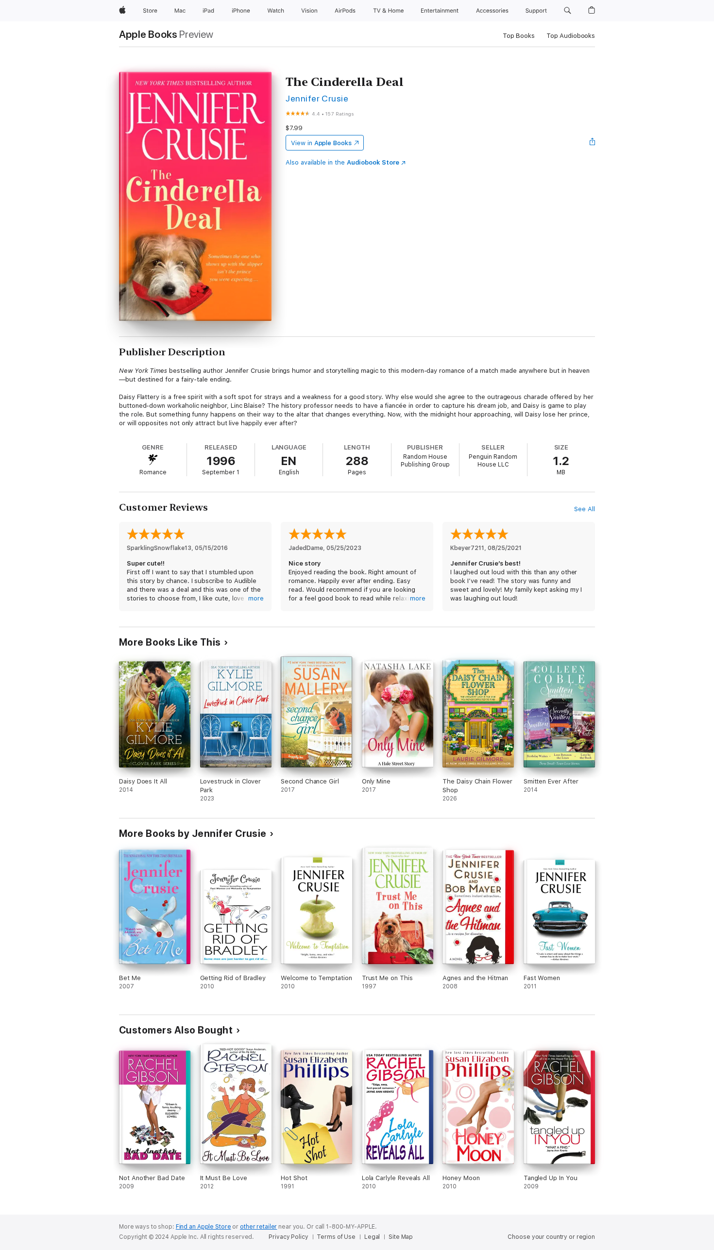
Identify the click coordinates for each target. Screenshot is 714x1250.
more (256, 598)
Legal (372, 1236)
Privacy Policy (288, 1236)
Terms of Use (336, 1236)
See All (584, 509)
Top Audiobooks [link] (570, 35)
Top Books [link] (519, 35)
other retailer (258, 1226)
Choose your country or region (551, 1236)
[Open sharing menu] (592, 143)
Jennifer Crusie (317, 98)
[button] (567, 10)
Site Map (401, 1236)
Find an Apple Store (203, 1226)
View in (321, 143)
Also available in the (342, 162)
